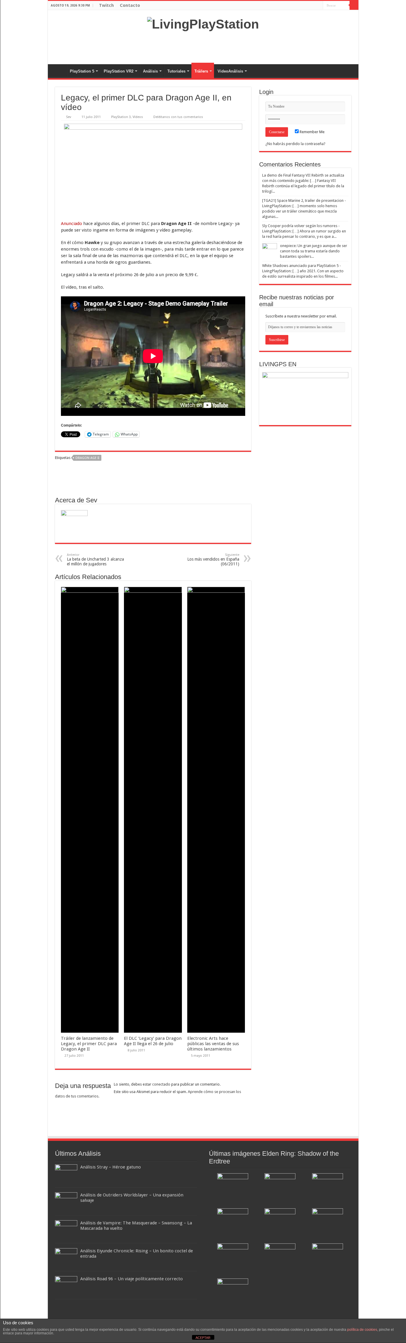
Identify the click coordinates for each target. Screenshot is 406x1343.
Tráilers (201, 71)
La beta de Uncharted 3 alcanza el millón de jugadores (95, 559)
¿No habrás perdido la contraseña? (295, 143)
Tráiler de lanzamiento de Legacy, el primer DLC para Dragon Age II (89, 1044)
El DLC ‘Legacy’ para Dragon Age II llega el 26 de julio (153, 1041)
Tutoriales (176, 71)
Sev (68, 117)
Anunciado (71, 223)
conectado (161, 1084)
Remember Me (312, 132)
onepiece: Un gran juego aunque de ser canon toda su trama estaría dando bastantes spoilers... (313, 251)
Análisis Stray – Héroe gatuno (110, 1167)
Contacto (130, 5)
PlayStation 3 (121, 117)
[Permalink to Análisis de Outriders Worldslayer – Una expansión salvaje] (66, 1202)
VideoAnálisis (230, 71)
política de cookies (362, 1330)
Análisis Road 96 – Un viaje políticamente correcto (131, 1278)
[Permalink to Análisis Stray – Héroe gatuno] (66, 1174)
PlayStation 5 (82, 71)
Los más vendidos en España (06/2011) (213, 559)
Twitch (106, 5)
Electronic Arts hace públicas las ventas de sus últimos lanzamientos (213, 1044)
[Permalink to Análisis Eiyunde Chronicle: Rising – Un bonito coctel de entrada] (66, 1258)
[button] (153, 169)
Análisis (150, 71)
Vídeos (138, 117)
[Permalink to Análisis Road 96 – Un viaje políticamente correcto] (66, 1286)
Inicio (58, 70)
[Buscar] (354, 5)
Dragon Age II (87, 458)
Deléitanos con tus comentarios (178, 117)
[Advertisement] (203, 45)
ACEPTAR (203, 1337)
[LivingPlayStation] (203, 23)
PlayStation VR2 (118, 71)
